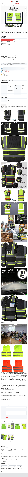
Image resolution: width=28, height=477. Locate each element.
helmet (21, 450)
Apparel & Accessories (5, 5)
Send (7, 417)
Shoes (14, 450)
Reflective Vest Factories (4, 466)
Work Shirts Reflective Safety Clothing (15, 459)
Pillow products (2, 449)
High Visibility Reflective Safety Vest (18, 466)
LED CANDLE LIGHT (9, 450)
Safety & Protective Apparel (10, 5)
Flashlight (15, 449)
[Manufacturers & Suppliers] (14, 1)
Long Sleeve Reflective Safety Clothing (5, 459)
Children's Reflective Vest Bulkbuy (5, 470)
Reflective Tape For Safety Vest (20, 468)
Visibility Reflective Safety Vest (11, 468)
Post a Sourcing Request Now (22, 417)
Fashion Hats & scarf (9, 449)
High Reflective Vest (10, 466)
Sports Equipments (3, 450)
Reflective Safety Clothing (16, 5)
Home (1, 5)
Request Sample (13, 41)
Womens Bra (22, 449)
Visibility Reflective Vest (4, 468)
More (1, 471)
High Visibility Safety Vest (22, 5)
